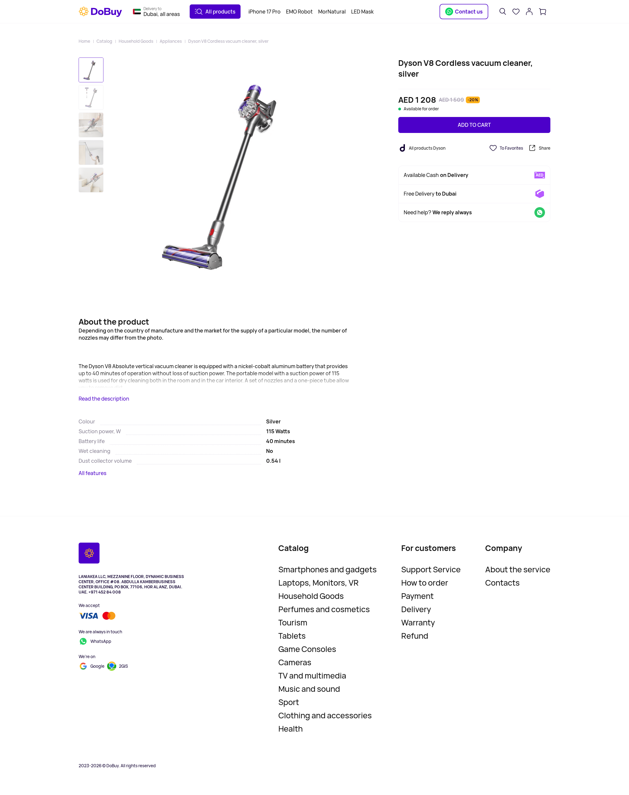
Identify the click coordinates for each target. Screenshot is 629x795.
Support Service (431, 569)
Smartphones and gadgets (327, 569)
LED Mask (362, 11)
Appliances (171, 41)
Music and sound (309, 688)
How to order (424, 582)
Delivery (416, 609)
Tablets (292, 635)
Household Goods (136, 41)
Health (290, 728)
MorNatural (332, 11)
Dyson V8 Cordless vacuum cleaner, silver (228, 41)
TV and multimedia (312, 675)
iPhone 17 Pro (264, 11)
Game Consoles (307, 649)
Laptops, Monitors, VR (318, 582)
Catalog (104, 41)
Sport (288, 702)
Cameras (294, 662)
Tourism (292, 622)
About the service (517, 569)
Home (84, 41)
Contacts (502, 582)
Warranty (418, 622)
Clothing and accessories (325, 715)
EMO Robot (299, 11)
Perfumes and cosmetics (324, 609)
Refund (414, 635)
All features (92, 473)
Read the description (104, 398)
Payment (417, 596)
